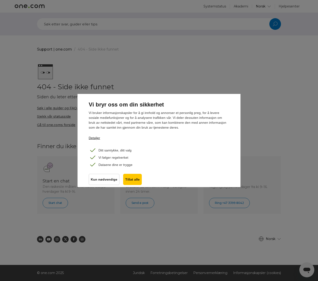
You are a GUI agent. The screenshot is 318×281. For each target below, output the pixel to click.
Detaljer (94, 138)
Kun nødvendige (104, 179)
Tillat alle (132, 179)
